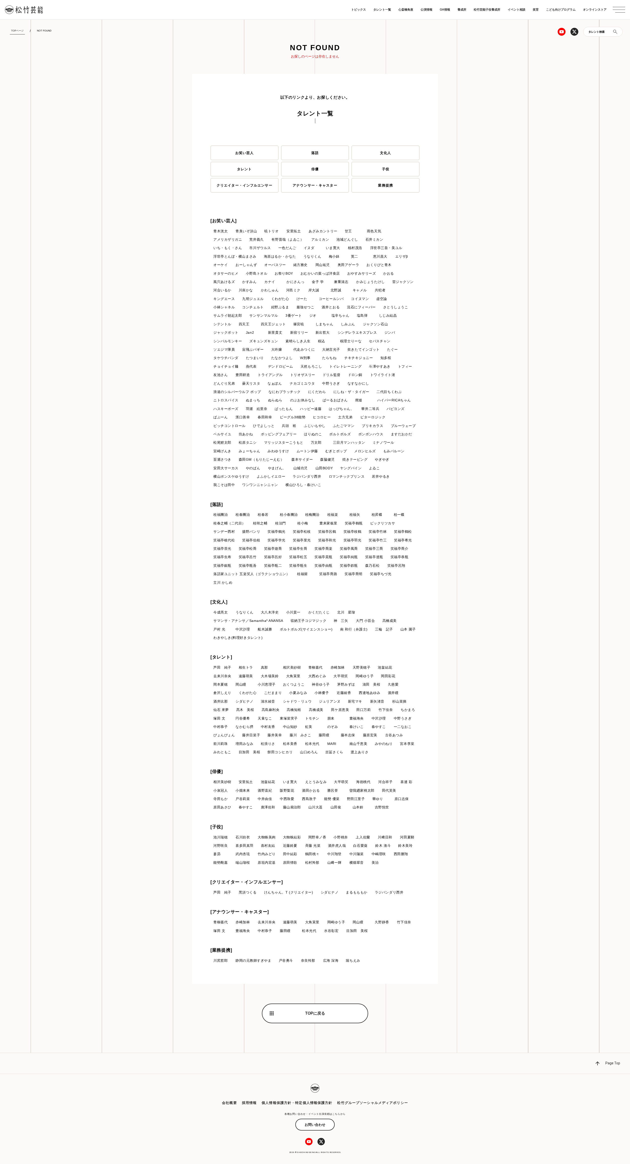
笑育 (536, 9)
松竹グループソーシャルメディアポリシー (372, 1103)
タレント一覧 (382, 9)
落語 (315, 153)
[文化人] (219, 601)
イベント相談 (516, 9)
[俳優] (216, 771)
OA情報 (445, 9)
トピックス (358, 9)
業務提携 (385, 185)
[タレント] (221, 657)
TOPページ (17, 30)
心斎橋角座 (405, 9)
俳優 (315, 169)
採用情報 (249, 1103)
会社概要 (229, 1103)
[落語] (216, 504)
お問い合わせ (315, 1125)
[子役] (216, 826)
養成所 (461, 9)
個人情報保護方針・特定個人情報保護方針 (297, 1103)
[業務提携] (221, 950)
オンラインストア (595, 9)
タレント (244, 169)
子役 (385, 169)
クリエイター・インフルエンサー (244, 185)
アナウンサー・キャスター (315, 185)
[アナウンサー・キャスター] (239, 911)
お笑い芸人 (244, 153)
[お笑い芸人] (223, 220)
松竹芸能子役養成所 (487, 9)
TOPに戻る (315, 1013)
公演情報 (426, 9)
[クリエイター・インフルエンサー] (246, 882)
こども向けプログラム (561, 9)
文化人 (385, 153)
